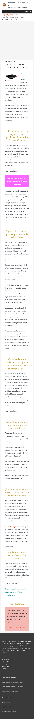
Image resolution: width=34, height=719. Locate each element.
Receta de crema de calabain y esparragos (12, 686)
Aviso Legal (5, 664)
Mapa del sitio (5, 659)
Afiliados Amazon (6, 666)
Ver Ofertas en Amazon (17, 627)
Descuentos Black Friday (8, 697)
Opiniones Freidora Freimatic (9, 711)
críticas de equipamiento (13, 527)
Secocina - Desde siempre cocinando (18, 3)
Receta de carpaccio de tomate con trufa (12, 682)
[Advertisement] (17, 39)
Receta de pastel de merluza (9, 677)
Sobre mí (4, 671)
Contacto (4, 668)
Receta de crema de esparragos (10, 691)
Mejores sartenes (6, 702)
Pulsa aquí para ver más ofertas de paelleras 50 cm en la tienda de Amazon (17, 181)
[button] (27, 11)
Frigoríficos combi (6, 706)
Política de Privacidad (7, 661)
